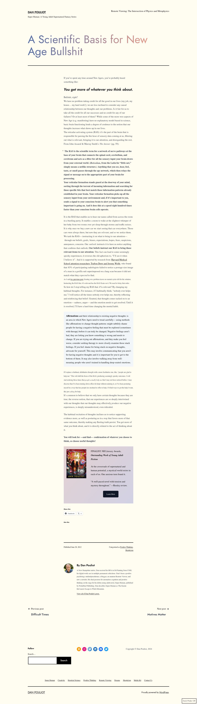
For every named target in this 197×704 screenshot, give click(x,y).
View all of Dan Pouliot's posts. (88, 593)
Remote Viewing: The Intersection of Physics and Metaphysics (140, 11)
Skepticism (129, 550)
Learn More (110, 494)
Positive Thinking (126, 547)
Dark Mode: (187, 701)
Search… (31, 654)
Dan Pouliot (37, 12)
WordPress (164, 692)
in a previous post (77, 279)
